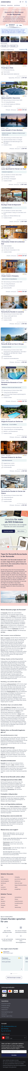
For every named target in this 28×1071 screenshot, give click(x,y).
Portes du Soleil (18, 883)
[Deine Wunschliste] (23, 2)
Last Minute (17, 5)
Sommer (18, 710)
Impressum (4, 1014)
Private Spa (3, 796)
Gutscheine (10, 5)
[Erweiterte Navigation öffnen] (26, 5)
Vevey (21, 648)
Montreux (3, 649)
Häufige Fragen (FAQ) (6, 1016)
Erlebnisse (3, 5)
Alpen (2, 625)
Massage (3, 754)
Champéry (13, 707)
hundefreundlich (19, 903)
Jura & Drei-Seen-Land (20, 879)
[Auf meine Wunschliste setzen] (26, 53)
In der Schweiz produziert (14, 546)
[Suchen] (26, 2)
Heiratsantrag (11, 789)
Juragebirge (17, 889)
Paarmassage (6, 842)
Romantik (3, 763)
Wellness (10, 630)
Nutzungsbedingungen (7, 1012)
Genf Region (4, 889)
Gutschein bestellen (8, 531)
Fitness (16, 899)
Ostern (16, 905)
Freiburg (3, 619)
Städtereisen (15, 628)
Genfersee (13, 616)
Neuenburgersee (11, 691)
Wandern (3, 901)
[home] (10, 2)
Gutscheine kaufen (6, 1003)
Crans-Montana (4, 709)
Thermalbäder (4, 626)
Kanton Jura (17, 881)
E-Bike (12, 764)
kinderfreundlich (19, 901)
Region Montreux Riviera (21, 885)
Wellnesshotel (6, 843)
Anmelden (14, 1055)
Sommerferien (18, 897)
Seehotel (3, 766)
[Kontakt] (20, 2)
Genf (2, 637)
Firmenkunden (5, 1007)
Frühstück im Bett (7, 847)
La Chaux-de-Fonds (11, 684)
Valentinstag (18, 907)
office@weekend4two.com (10, 1026)
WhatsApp (5, 1028)
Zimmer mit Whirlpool (15, 806)
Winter (19, 713)
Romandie (5, 612)
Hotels (18, 715)
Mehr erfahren (20, 531)
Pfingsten (3, 905)
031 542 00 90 (7, 1031)
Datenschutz (4, 1009)
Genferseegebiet (5, 881)
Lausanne (7, 637)
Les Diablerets (7, 707)
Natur (2, 899)
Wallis (2, 877)
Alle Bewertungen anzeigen (14, 977)
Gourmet (15, 630)
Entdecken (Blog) (5, 1005)
